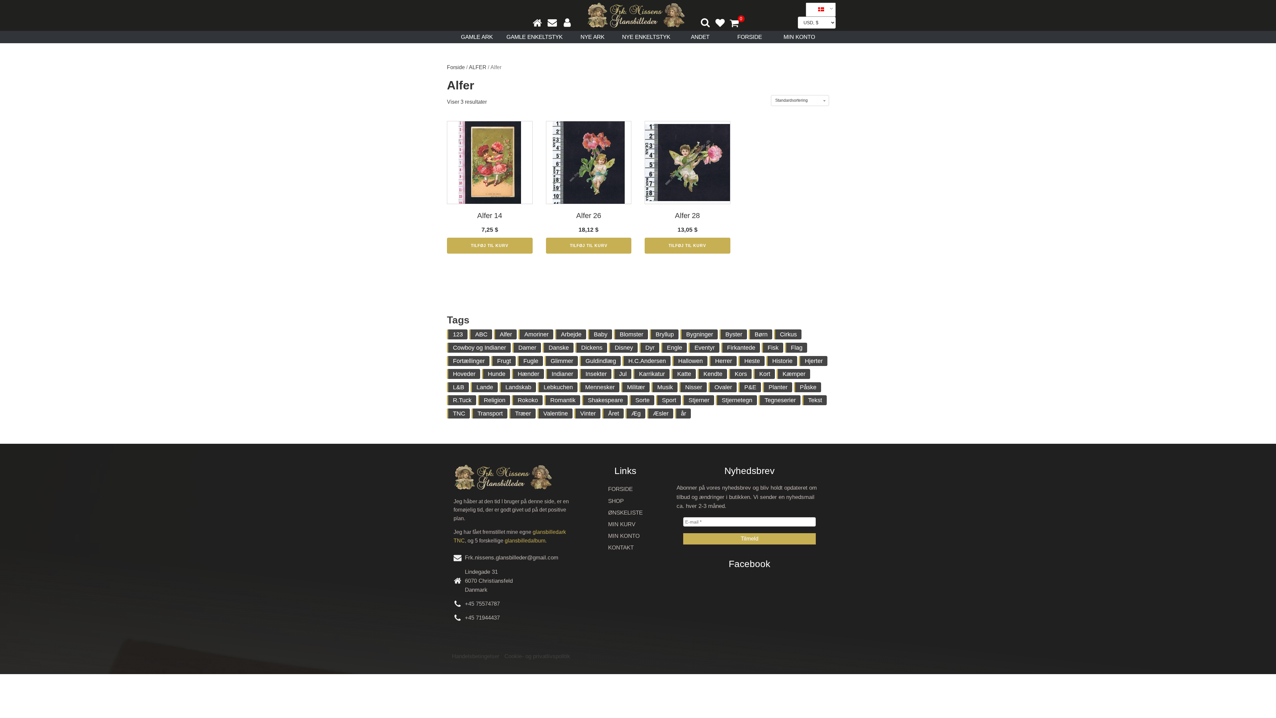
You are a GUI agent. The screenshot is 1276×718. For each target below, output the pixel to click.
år (683, 413)
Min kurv (621, 524)
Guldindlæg (600, 361)
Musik (665, 387)
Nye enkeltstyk (646, 37)
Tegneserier (780, 400)
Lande (485, 387)
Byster (733, 334)
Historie (782, 361)
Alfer (506, 334)
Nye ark (592, 37)
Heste (752, 361)
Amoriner (536, 334)
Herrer (723, 361)
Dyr (650, 347)
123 (458, 334)
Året (613, 413)
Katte (684, 374)
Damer (527, 347)
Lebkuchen (558, 387)
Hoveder (464, 374)
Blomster (631, 334)
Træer (523, 413)
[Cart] (737, 24)
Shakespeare (605, 400)
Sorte (642, 400)
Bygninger (699, 334)
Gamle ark (477, 37)
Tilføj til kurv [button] (489, 245)
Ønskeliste (625, 513)
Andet (700, 37)
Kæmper (794, 374)
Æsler (661, 413)
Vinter (588, 413)
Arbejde (571, 334)
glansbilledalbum (525, 540)
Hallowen (690, 361)
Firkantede (741, 347)
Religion (494, 400)
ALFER (477, 67)
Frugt (504, 361)
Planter (778, 387)
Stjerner (699, 400)
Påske (808, 387)
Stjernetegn (737, 400)
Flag (796, 347)
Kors (741, 374)
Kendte (712, 374)
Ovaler (723, 387)
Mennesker (600, 387)
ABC (481, 334)
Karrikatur (652, 374)
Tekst (815, 400)
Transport (490, 413)
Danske (559, 347)
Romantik (563, 400)
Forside (749, 37)
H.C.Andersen (647, 361)
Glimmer (562, 361)
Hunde (496, 374)
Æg (636, 413)
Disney (624, 347)
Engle (674, 347)
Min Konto (799, 37)
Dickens (591, 347)
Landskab (518, 387)
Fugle (530, 361)
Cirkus (788, 334)
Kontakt (621, 547)
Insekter (596, 374)
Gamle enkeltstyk (534, 37)
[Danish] (818, 9)
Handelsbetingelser (475, 656)
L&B (458, 387)
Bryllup (665, 334)
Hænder (528, 374)
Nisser (693, 387)
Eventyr (704, 347)
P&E (750, 387)
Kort (764, 374)
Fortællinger (469, 361)
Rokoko (528, 400)
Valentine (555, 413)
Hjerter (814, 361)
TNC (459, 413)
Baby (600, 334)
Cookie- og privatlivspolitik (537, 656)
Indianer (562, 374)
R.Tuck (462, 400)
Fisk (773, 347)
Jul (623, 374)
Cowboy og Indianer (479, 347)
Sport (669, 400)
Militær (636, 387)
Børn (761, 334)
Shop (616, 501)
